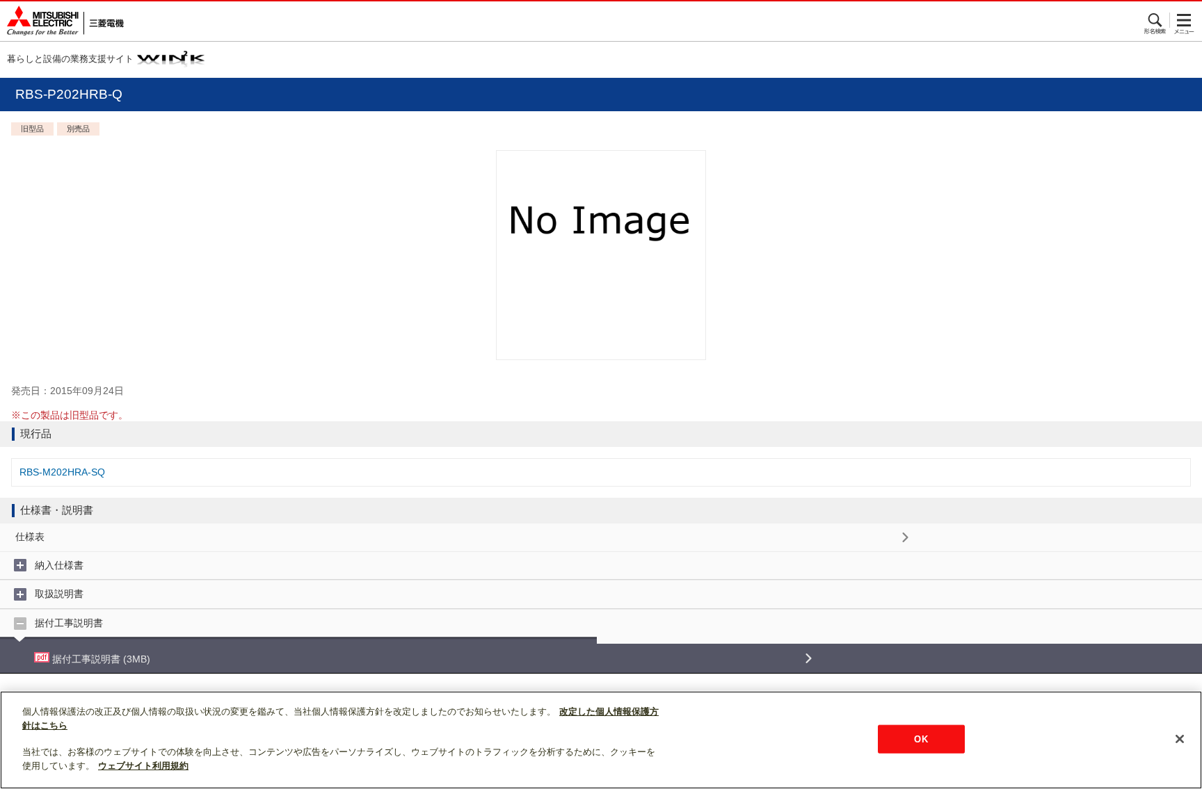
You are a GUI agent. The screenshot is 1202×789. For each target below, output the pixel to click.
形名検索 (1155, 20)
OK (920, 738)
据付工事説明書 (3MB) (99, 659)
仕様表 (30, 536)
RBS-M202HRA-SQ (62, 472)
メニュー (1184, 20)
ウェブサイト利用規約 (143, 765)
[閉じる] (1179, 739)
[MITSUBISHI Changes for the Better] (62, 21)
